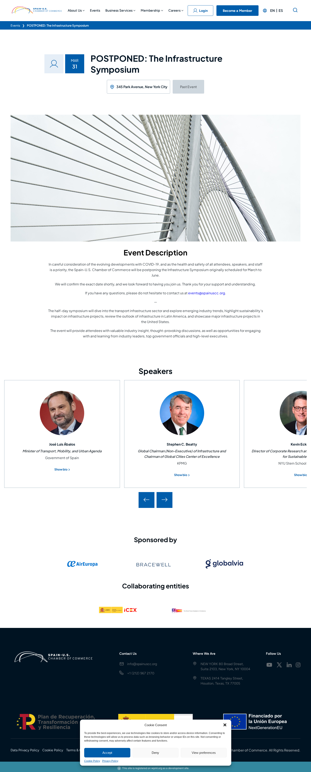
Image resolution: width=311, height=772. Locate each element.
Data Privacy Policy (25, 750)
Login (203, 11)
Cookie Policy (92, 761)
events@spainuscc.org (206, 293)
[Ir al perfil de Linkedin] (289, 665)
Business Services (118, 10)
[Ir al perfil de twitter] (279, 665)
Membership (150, 10)
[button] (225, 725)
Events (95, 10)
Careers (174, 10)
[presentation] (146, 500)
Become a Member (237, 11)
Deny (155, 752)
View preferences (204, 752)
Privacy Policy (110, 761)
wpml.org (156, 768)
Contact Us (127, 654)
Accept (107, 752)
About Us (75, 10)
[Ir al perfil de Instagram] (298, 665)
